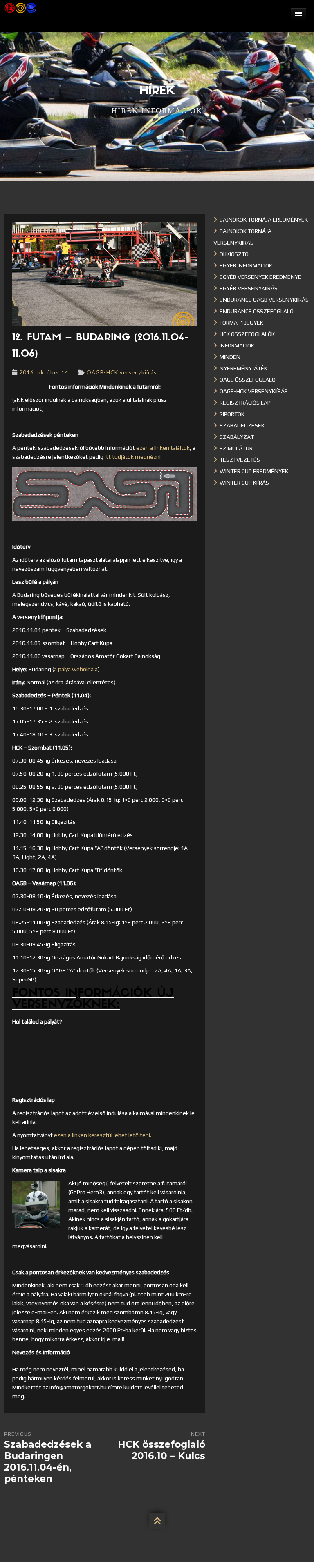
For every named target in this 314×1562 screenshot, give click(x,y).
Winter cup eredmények (254, 471)
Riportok (232, 414)
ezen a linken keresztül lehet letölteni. (102, 1135)
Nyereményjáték (243, 368)
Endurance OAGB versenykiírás (264, 299)
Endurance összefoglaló (257, 311)
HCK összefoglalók (247, 334)
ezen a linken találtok (163, 448)
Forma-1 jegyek (241, 322)
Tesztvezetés (240, 459)
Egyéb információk (246, 265)
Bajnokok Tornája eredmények (264, 219)
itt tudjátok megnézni (133, 457)
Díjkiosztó (234, 254)
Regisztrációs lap (245, 402)
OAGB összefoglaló (248, 379)
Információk (237, 345)
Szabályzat (237, 437)
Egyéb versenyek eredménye (260, 277)
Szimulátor (236, 448)
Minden (230, 357)
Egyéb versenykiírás (249, 288)
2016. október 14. (44, 372)
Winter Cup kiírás (244, 482)
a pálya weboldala (76, 669)
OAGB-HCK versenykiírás (122, 372)
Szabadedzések (242, 425)
